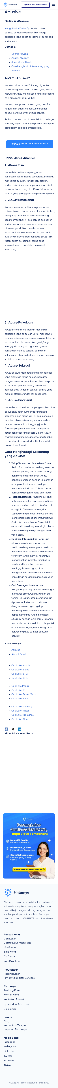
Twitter (8, 1056)
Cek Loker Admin (20, 665)
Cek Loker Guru (19, 719)
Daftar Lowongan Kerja (17, 943)
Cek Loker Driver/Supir (23, 694)
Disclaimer (10, 1009)
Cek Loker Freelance (22, 715)
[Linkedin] (19, 729)
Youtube (9, 1060)
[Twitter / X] (13, 729)
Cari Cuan (10, 947)
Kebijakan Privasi (14, 999)
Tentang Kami (12, 990)
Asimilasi (15, 650)
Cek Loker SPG (19, 674)
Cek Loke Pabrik (20, 686)
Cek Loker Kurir (19, 698)
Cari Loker (10, 938)
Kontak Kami (11, 994)
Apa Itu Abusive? (20, 58)
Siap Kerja (10, 952)
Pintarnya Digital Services (19, 978)
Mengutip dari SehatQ (16, 28)
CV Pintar (9, 956)
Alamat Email (18, 654)
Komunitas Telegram (16, 1025)
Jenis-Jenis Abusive (22, 62)
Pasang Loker (12, 974)
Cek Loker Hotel (20, 711)
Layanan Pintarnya (15, 1029)
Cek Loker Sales (20, 670)
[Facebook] (6, 729)
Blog (6, 1021)
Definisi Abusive (19, 54)
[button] (53, 4)
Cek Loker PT (18, 690)
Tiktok (7, 1065)
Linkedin (9, 1051)
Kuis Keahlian (12, 961)
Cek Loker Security (21, 706)
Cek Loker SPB (19, 678)
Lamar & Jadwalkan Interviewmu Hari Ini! (29, 144)
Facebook (9, 1042)
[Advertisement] (29, 287)
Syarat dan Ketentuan (17, 1004)
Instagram (10, 1046)
